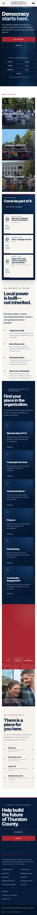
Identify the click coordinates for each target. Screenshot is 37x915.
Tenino (10, 65)
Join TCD (18, 45)
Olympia (18, 73)
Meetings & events (26, 873)
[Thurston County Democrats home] (18, 3)
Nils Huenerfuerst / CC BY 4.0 (28, 84)
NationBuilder (16, 912)
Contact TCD (6, 899)
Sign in (4, 912)
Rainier (27, 61)
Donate (18, 838)
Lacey (27, 69)
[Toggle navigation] (4, 3)
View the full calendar (18, 206)
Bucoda (10, 61)
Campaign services (26, 881)
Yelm (27, 65)
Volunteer (18, 832)
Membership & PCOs (8, 881)
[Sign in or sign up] (33, 3)
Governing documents (12, 645)
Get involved (18, 39)
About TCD (5, 873)
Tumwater (10, 69)
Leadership (5, 877)
